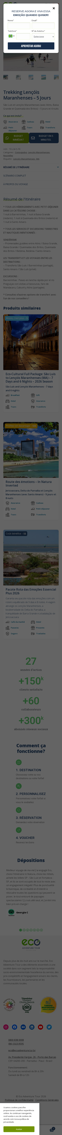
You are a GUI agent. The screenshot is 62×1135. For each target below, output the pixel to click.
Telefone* (12, 31)
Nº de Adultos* (38, 31)
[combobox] (12, 36)
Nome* (11, 20)
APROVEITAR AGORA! (31, 46)
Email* (34, 20)
